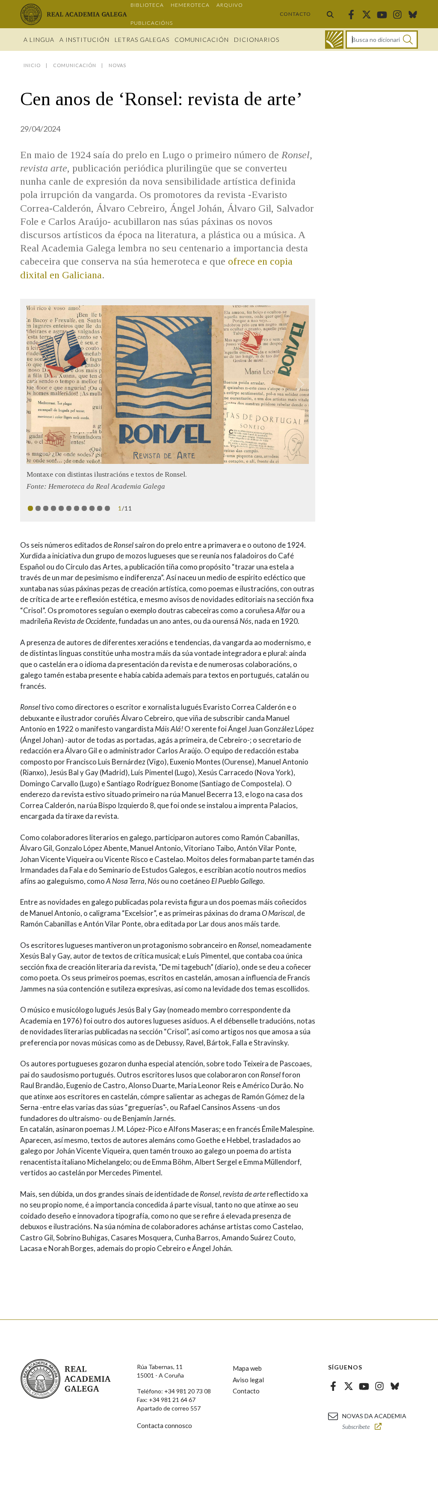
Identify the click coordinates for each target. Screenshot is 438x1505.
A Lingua (39, 39)
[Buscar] (330, 14)
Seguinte (297, 384)
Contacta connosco (164, 1434)
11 (107, 516)
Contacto (295, 14)
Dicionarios (256, 39)
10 (99, 516)
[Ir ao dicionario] (334, 39)
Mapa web (247, 1377)
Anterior (38, 384)
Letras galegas (142, 39)
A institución (84, 39)
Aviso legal (248, 1388)
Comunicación (202, 39)
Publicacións (151, 23)
